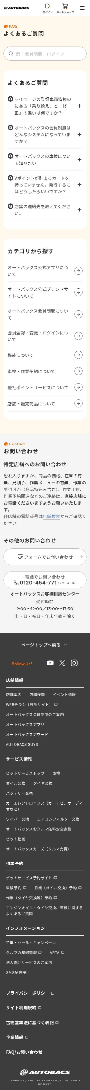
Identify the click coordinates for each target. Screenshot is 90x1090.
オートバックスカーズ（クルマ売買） (38, 848)
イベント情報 (64, 694)
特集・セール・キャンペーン (31, 942)
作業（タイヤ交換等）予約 (29, 897)
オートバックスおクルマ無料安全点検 (39, 829)
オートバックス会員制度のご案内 (35, 714)
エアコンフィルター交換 (58, 819)
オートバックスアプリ (25, 724)
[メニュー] (83, 8)
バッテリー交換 (19, 793)
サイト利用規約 (21, 1007)
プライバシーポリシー (28, 993)
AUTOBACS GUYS (22, 744)
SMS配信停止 (18, 972)
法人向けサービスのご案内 (29, 962)
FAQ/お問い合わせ (24, 1052)
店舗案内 (14, 694)
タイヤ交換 (42, 783)
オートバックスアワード (27, 734)
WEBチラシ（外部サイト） (29, 704)
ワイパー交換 (17, 819)
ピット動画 (15, 838)
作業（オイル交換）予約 (55, 887)
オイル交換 (15, 783)
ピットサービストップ (25, 773)
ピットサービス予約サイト (29, 877)
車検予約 (14, 887)
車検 (56, 773)
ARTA (55, 952)
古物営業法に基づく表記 (30, 1022)
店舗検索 (51, 516)
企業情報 (15, 1037)
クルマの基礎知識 (21, 952)
